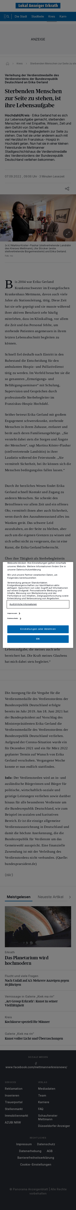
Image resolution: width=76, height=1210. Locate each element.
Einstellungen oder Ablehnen (38, 629)
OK (38, 638)
